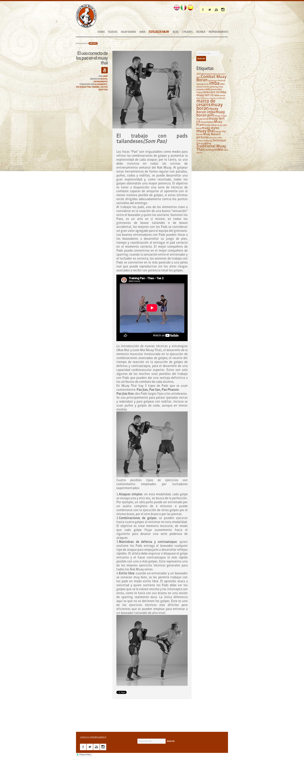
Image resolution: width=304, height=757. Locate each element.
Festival (221, 80)
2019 (198, 74)
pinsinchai (213, 138)
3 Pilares (187, 31)
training (96, 87)
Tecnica (200, 31)
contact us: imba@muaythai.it (93, 737)
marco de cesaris (205, 102)
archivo (93, 43)
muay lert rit (210, 120)
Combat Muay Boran (211, 78)
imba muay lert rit (211, 93)
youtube (216, 9)
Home (101, 31)
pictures (202, 137)
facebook (203, 9)
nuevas (103, 79)
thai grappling (203, 143)
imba (214, 83)
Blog (175, 31)
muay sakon (210, 125)
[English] (177, 7)
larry (105, 76)
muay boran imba (207, 110)
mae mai (221, 98)
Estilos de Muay (159, 32)
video (218, 149)
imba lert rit (211, 92)
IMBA (142, 31)
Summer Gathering (204, 140)
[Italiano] (183, 7)
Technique (219, 140)
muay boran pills (210, 113)
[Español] (190, 7)
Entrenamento (101, 81)
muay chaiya (221, 115)
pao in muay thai (83, 87)
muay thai (205, 130)
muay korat (202, 118)
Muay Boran (128, 31)
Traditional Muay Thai (211, 148)
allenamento (101, 84)
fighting (199, 84)
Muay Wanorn (212, 134)
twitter (209, 9)
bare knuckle (219, 74)
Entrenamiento (218, 31)
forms (206, 84)
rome (219, 137)
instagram (223, 9)
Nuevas (112, 31)
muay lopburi (207, 122)
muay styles (210, 128)
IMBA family (211, 89)
